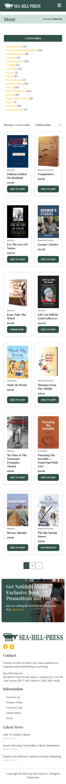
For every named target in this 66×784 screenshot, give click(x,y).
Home (46, 19)
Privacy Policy (14, 702)
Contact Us (13, 697)
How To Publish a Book (16, 734)
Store (9, 718)
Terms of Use (14, 708)
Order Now (16, 329)
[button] (59, 5)
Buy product (48, 547)
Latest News (13, 713)
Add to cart (17, 189)
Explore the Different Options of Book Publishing (32, 756)
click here (18, 609)
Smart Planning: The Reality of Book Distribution (31, 745)
